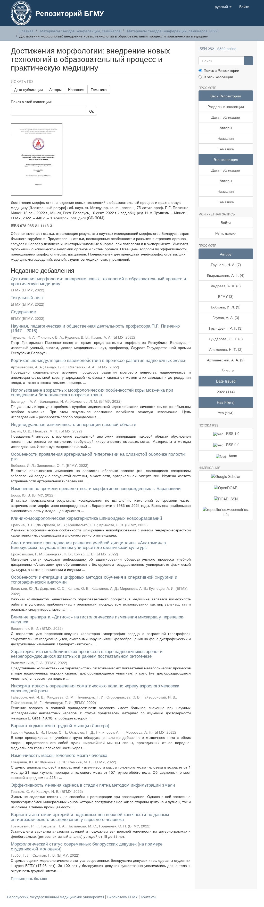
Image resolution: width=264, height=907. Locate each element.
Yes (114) (226, 412)
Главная (27, 30)
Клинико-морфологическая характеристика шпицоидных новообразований (86, 518)
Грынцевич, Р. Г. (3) (226, 328)
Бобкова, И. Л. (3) (226, 306)
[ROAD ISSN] (226, 498)
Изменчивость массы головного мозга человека (59, 755)
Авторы (55, 89)
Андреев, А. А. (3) (226, 285)
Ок (91, 111)
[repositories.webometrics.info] (226, 512)
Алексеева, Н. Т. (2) (226, 349)
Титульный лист (27, 297)
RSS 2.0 (233, 444)
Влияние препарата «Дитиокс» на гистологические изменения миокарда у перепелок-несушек (97, 619)
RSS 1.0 (233, 433)
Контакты (148, 896)
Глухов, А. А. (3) (225, 317)
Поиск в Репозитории (221, 70)
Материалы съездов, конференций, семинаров (80, 30)
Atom (233, 455)
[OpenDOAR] (226, 487)
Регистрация (225, 233)
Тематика (99, 89)
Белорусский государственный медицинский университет (56, 896)
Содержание (23, 311)
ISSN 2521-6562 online (217, 48)
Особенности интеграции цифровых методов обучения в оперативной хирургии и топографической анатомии (94, 579)
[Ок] (248, 60)
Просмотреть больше (29, 878)
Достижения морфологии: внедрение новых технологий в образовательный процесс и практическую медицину (98, 280)
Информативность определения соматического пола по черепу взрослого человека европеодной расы (95, 688)
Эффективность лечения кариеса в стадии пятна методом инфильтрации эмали (93, 784)
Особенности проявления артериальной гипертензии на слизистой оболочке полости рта (98, 456)
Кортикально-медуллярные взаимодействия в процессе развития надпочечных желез (98, 360)
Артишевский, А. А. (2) (226, 359)
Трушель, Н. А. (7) (226, 264)
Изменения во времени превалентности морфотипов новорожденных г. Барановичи (96, 488)
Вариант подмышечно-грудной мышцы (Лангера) (60, 725)
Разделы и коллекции (226, 106)
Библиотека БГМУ (123, 896)
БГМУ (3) (226, 296)
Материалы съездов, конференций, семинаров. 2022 (172, 30)
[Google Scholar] (226, 476)
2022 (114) (226, 391)
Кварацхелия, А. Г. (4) (225, 275)
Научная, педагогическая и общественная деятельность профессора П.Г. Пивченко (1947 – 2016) (95, 328)
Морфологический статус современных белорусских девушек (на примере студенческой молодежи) (86, 846)
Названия (76, 89)
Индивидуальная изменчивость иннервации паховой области (73, 424)
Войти (226, 222)
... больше (225, 370)
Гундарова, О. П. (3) (226, 338)
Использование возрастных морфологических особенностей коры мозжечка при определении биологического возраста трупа (92, 392)
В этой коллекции (218, 76)
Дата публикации (28, 89)
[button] (223, 6)
